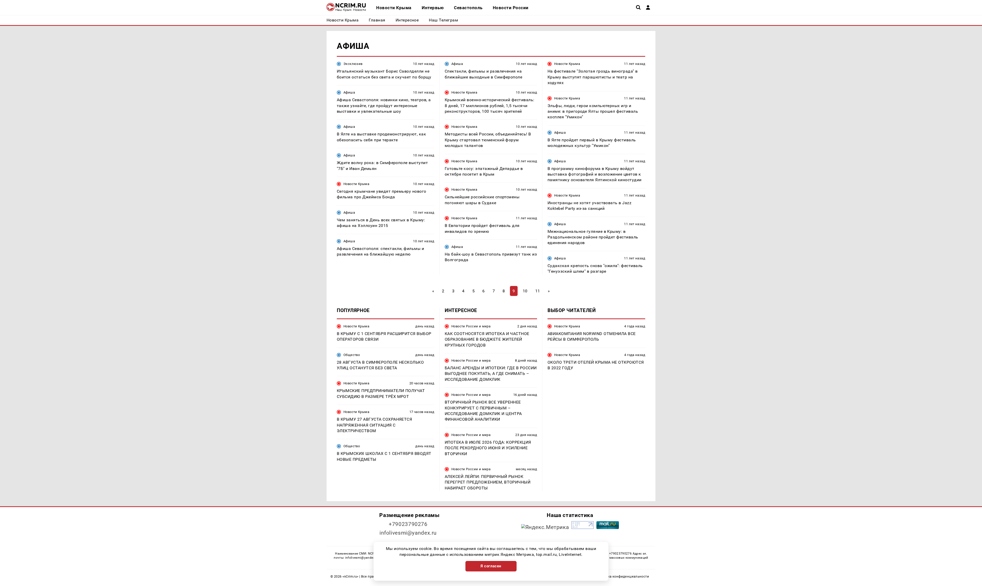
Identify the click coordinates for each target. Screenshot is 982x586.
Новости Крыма (356, 184)
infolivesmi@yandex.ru (408, 533)
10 (525, 291)
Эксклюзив (352, 64)
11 (537, 291)
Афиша (349, 92)
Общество (351, 355)
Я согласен (491, 566)
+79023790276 (408, 524)
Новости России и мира (470, 326)
